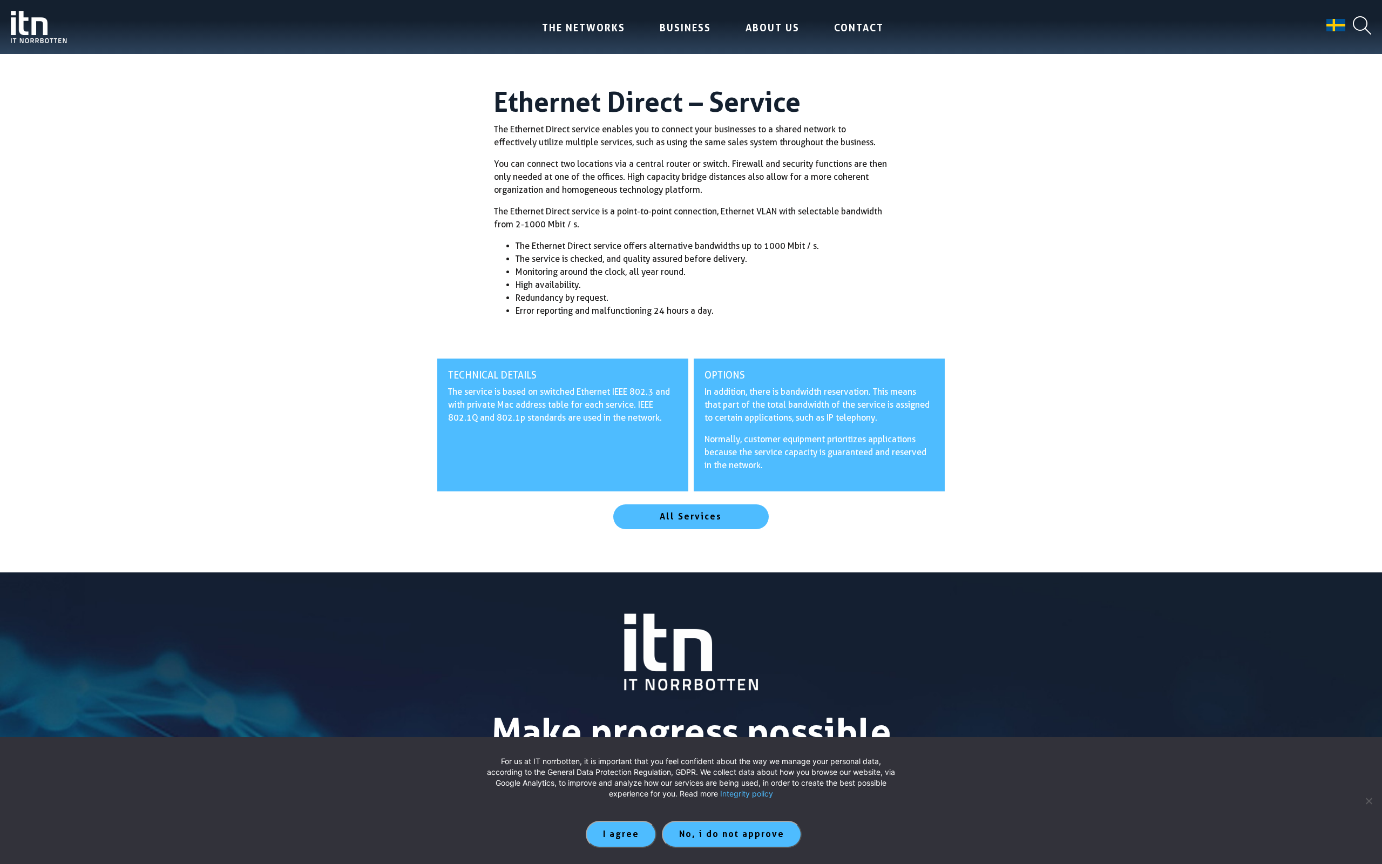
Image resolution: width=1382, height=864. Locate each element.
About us (773, 27)
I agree (621, 834)
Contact (859, 27)
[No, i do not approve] (1368, 800)
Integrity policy (746, 793)
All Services (691, 516)
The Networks (583, 27)
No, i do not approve (731, 834)
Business (685, 27)
